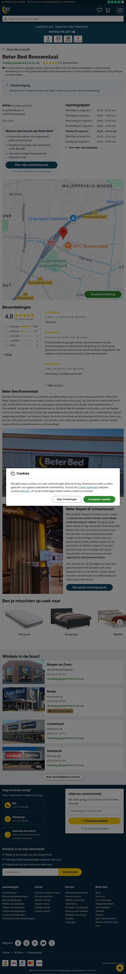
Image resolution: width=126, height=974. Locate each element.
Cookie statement (87, 487)
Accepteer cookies (99, 499)
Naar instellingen (67, 499)
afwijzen (25, 491)
